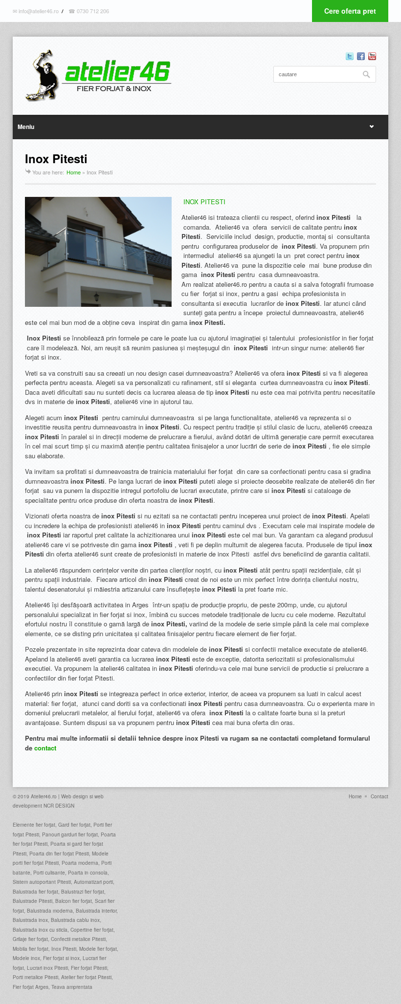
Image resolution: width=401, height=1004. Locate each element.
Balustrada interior (96, 910)
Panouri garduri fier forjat (70, 834)
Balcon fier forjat (73, 900)
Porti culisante (49, 872)
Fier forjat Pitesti (89, 967)
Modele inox (26, 958)
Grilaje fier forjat (30, 939)
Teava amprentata (71, 986)
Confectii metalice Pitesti (78, 939)
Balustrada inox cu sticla (40, 929)
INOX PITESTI (204, 201)
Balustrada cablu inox (75, 920)
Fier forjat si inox (61, 958)
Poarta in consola (88, 872)
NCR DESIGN (59, 805)
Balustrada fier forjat (35, 891)
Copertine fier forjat (91, 929)
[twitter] (350, 56)
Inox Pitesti (63, 948)
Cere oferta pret (350, 11)
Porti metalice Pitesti (35, 977)
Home (74, 172)
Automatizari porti (93, 881)
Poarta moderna (80, 862)
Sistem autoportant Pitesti (42, 881)
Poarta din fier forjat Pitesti (59, 853)
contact (45, 747)
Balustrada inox (30, 920)
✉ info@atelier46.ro (36, 11)
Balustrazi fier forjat (82, 891)
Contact (379, 796)
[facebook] (361, 56)
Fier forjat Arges (30, 986)
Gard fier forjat (73, 824)
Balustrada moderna (50, 910)
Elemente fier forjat (34, 824)
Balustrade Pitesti (32, 900)
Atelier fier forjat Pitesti (86, 977)
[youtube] (372, 56)
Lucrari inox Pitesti (47, 967)
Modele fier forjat (98, 948)
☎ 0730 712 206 (88, 11)
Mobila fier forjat (30, 948)
